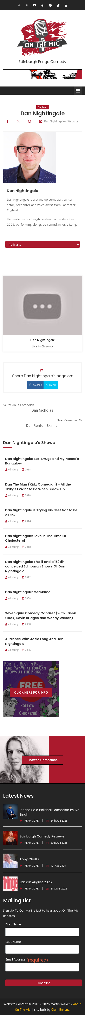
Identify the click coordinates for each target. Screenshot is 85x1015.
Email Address (26, 959)
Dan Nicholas (42, 410)
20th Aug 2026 (59, 842)
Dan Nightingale (42, 340)
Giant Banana (60, 1009)
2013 (28, 547)
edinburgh (13, 469)
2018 (28, 469)
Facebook (37, 385)
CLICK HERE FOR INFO (31, 692)
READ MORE (31, 820)
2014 (28, 521)
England (42, 107)
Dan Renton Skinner (42, 425)
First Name (13, 924)
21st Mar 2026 (59, 888)
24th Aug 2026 (59, 820)
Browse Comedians (43, 760)
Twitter (52, 385)
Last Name (13, 941)
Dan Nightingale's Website (61, 121)
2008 (28, 598)
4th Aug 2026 (58, 865)
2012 (28, 577)
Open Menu (78, 90)
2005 (28, 650)
